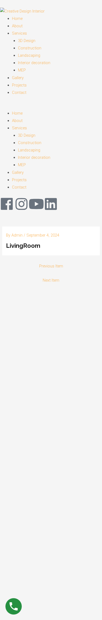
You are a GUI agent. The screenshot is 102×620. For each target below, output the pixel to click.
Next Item (51, 280)
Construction (29, 48)
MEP (22, 70)
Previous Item (51, 266)
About (17, 25)
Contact (19, 92)
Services (19, 33)
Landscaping (29, 55)
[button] (51, 106)
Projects (19, 85)
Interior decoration (34, 62)
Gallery (18, 77)
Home (17, 18)
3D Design (26, 40)
